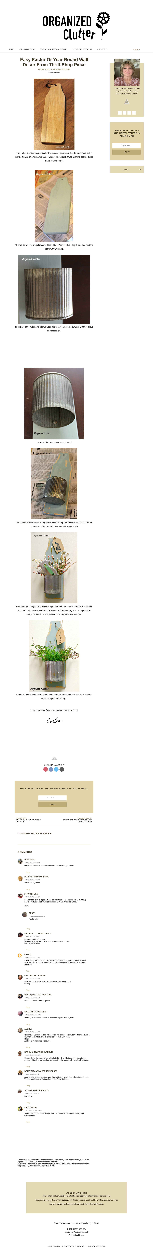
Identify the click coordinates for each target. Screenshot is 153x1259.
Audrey (28, 1029)
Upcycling (65, 69)
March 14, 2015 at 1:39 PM (33, 862)
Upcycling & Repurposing (53, 49)
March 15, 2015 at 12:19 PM (33, 1032)
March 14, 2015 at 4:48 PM (33, 957)
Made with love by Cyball (96, 1246)
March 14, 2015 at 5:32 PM (33, 978)
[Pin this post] (45, 769)
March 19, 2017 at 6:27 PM (33, 1093)
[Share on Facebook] (51, 769)
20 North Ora (31, 894)
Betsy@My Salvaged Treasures (40, 1071)
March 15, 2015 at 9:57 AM (33, 997)
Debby (32, 913)
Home (11, 49)
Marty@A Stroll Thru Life (38, 995)
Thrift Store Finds (53, 69)
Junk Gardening (27, 49)
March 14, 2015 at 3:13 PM (33, 879)
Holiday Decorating (82, 49)
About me (102, 49)
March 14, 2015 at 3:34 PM (33, 897)
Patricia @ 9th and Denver (37, 933)
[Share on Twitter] (56, 769)
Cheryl (28, 954)
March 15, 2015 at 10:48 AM (33, 1014)
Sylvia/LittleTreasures (36, 1090)
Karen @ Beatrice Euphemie (38, 1052)
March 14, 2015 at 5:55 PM (37, 916)
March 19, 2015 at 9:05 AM (33, 1074)
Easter (41, 69)
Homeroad (29, 860)
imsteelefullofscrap (35, 1012)
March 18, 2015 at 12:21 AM (33, 1055)
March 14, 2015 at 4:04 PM (33, 936)
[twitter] (129, 113)
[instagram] (124, 113)
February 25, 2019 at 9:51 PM (34, 1110)
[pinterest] (134, 113)
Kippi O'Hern (30, 1107)
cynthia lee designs (34, 976)
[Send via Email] (61, 769)
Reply (28, 872)
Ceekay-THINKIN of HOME (36, 877)
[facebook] (120, 113)
